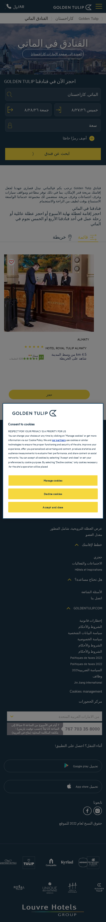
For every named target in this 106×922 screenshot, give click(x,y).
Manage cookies (53, 480)
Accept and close (53, 507)
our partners (59, 440)
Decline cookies (53, 494)
